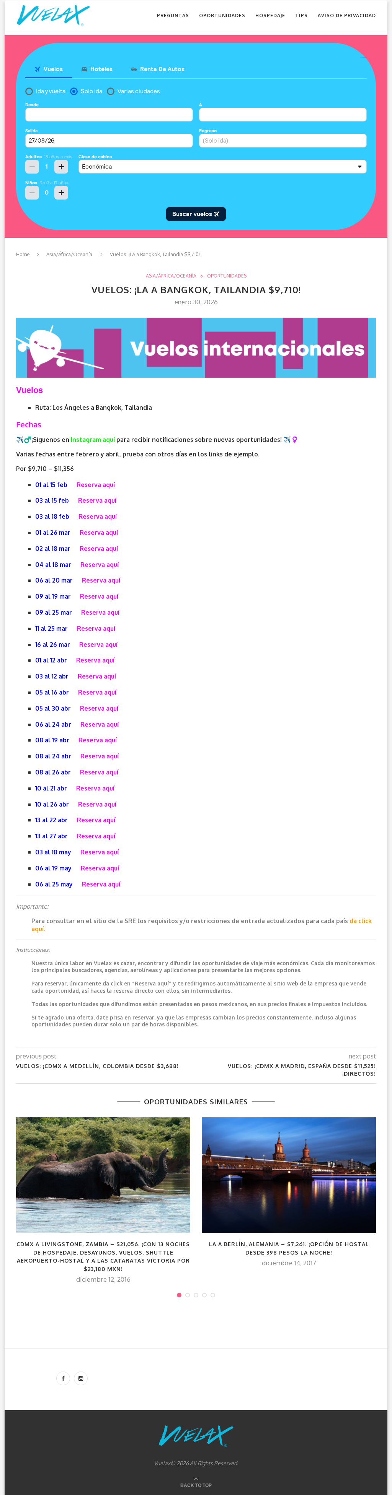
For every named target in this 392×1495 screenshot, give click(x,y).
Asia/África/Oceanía (69, 254)
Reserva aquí (96, 485)
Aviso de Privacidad (347, 15)
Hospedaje (270, 15)
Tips (301, 15)
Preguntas (173, 15)
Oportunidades (222, 15)
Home (23, 254)
